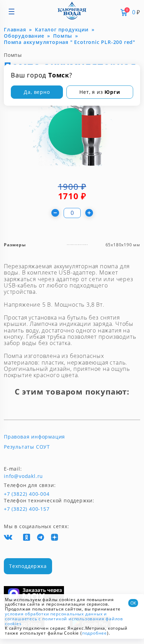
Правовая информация (34, 437)
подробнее (94, 633)
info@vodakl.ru (23, 476)
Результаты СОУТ (27, 447)
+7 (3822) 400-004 (15, 494)
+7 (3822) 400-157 (24, 509)
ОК (133, 603)
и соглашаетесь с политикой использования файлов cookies (64, 619)
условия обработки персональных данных (54, 614)
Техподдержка (28, 566)
